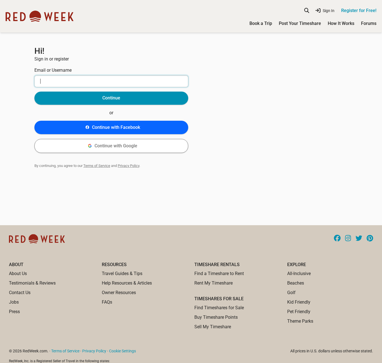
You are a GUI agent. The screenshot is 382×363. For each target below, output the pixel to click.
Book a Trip (260, 23)
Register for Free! (358, 10)
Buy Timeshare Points (216, 317)
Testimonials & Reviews (32, 283)
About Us (18, 273)
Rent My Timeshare (213, 283)
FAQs (107, 302)
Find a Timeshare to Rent (219, 273)
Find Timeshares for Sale (219, 307)
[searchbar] (306, 10)
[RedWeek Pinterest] (370, 239)
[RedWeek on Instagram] (348, 239)
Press (14, 311)
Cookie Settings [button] (122, 351)
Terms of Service (96, 166)
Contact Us (19, 292)
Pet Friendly (298, 311)
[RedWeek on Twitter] (358, 239)
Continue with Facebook (116, 127)
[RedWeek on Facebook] (337, 239)
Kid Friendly (298, 302)
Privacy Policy (128, 166)
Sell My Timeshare (212, 326)
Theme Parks (300, 321)
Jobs (14, 302)
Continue (111, 98)
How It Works (341, 23)
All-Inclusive (299, 273)
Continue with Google (116, 145)
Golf (291, 292)
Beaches (295, 283)
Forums (368, 23)
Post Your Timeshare (300, 23)
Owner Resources (119, 292)
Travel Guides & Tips (122, 273)
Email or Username (53, 70)
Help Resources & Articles (127, 283)
